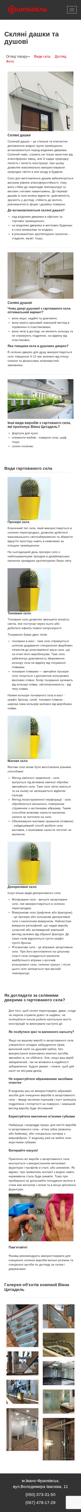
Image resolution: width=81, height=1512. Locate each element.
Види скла (42, 56)
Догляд (60, 56)
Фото (10, 61)
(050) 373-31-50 (40, 1494)
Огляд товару (17, 56)
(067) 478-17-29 (40, 1502)
